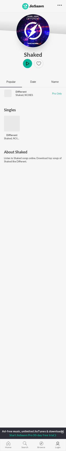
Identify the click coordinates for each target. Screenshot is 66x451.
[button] (38, 63)
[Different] (12, 123)
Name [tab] (55, 81)
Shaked (33, 54)
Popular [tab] (11, 81)
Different (21, 91)
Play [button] (27, 63)
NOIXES (29, 95)
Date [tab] (33, 81)
